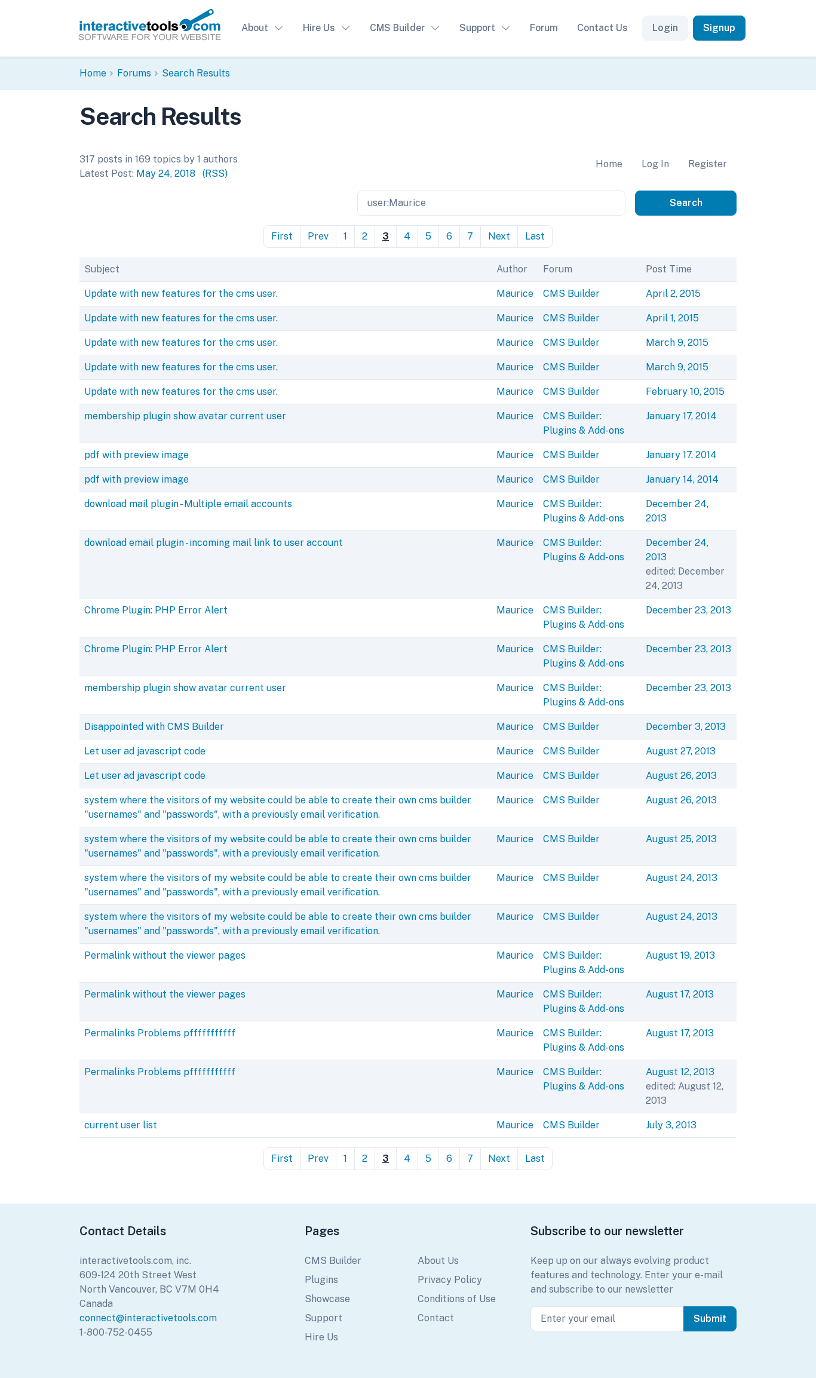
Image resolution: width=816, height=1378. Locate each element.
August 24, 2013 (681, 877)
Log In (655, 164)
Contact (436, 1318)
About (254, 27)
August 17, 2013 (680, 994)
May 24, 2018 (165, 173)
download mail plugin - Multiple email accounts (188, 504)
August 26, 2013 (681, 775)
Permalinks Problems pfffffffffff (159, 1033)
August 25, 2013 (681, 839)
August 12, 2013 (680, 1072)
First (282, 236)
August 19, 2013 (680, 955)
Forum (544, 27)
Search (686, 202)
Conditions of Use (457, 1299)
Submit (710, 1318)
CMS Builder (397, 27)
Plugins (321, 1279)
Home (92, 73)
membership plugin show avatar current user (185, 416)
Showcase (327, 1299)
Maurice (514, 293)
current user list (120, 1125)
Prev (318, 236)
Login (665, 27)
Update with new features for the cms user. (181, 293)
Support (477, 27)
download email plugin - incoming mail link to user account (213, 542)
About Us (438, 1260)
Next (499, 236)
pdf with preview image (136, 455)
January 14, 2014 (682, 479)
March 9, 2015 (677, 342)
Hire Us (319, 27)
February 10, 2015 (685, 391)
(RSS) (215, 173)
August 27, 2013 (681, 751)
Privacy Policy (450, 1279)
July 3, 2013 (671, 1125)
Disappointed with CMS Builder (154, 726)
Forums (134, 73)
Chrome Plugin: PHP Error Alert (156, 610)
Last (535, 236)
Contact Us (602, 27)
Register (707, 164)
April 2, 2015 (673, 293)
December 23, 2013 (688, 610)
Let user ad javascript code (144, 751)
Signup (719, 27)
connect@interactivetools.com (148, 1318)
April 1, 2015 (672, 318)
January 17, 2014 (681, 416)
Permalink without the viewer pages (165, 955)
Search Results (196, 73)
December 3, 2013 (686, 726)
